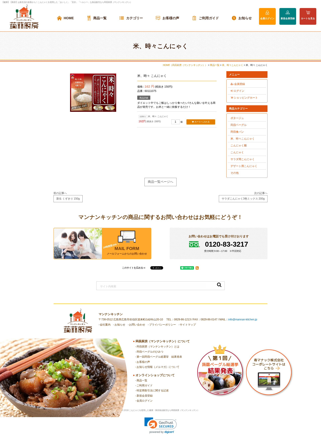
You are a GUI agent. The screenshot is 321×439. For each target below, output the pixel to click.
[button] (160, 425)
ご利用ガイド (209, 18)
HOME (69, 18)
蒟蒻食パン (237, 131)
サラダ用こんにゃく (243, 159)
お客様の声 (171, 18)
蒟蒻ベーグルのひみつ (150, 351)
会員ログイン (267, 18)
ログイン (238, 90)
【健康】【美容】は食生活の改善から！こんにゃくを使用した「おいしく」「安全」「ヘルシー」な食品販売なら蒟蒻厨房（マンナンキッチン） (67, 2)
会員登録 (239, 84)
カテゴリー (134, 18)
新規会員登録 (288, 18)
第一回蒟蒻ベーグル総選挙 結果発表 (159, 356)
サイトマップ (188, 324)
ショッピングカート (245, 97)
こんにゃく (237, 152)
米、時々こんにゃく (243, 138)
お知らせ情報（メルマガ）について (158, 366)
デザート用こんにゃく (244, 166)
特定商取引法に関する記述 (153, 390)
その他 (235, 172)
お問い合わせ (137, 324)
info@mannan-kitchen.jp (242, 319)
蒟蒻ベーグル (239, 124)
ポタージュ (237, 118)
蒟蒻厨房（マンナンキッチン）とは (158, 346)
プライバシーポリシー (162, 324)
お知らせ (245, 18)
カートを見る (308, 18)
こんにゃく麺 (239, 145)
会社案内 (105, 324)
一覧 (142, 380)
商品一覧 (100, 18)
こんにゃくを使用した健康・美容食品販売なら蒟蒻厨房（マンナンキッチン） (164, 410)
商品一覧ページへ (160, 181)
